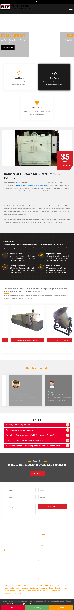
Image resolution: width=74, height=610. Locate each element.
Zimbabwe (45, 591)
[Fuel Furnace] (51, 340)
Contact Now (36, 473)
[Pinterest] (38, 2)
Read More (35, 47)
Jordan (11, 588)
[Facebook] (35, 2)
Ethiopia (20, 591)
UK (60, 591)
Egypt (64, 588)
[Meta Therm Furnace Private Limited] (15, 7)
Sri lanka (24, 588)
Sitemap (42, 569)
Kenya (13, 591)
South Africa (9, 593)
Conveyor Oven (10, 569)
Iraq (6, 588)
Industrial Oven (10, 561)
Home (41, 561)
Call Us (13, 608)
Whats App (38, 608)
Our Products (44, 566)
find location (10, 550)
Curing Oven (9, 577)
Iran (17, 588)
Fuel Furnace (37, 340)
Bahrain (31, 585)
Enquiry (61, 608)
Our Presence (44, 572)
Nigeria (57, 588)
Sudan (6, 591)
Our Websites (44, 580)
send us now (51, 506)
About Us (8, 529)
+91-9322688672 (50, 548)
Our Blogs (42, 577)
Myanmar (43, 588)
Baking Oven (9, 574)
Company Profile (45, 563)
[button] (31, 60)
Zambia (28, 591)
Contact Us (43, 574)
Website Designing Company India (23, 604)
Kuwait (18, 585)
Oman (64, 585)
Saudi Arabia (9, 585)
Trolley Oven (9, 566)
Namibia (39, 585)
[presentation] (10, 321)
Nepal (51, 588)
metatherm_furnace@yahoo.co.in (56, 545)
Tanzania (53, 591)
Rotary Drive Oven (11, 572)
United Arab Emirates (52, 585)
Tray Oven (8, 563)
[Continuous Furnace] (15, 340)
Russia (18, 593)
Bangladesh (33, 588)
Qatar (24, 585)
